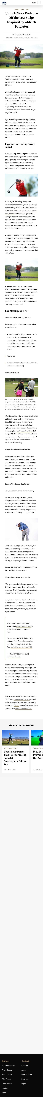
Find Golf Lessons (8, 1065)
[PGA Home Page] (4, 3)
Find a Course (7, 1074)
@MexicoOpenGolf (23, 626)
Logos (24, 1083)
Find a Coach (7, 1070)
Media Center (27, 1074)
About (24, 1070)
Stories (5, 1088)
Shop (4, 1093)
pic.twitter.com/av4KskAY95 (21, 647)
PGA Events (6, 1079)
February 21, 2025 (14, 657)
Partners (25, 1079)
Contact (25, 1065)
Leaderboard (7, 1083)
